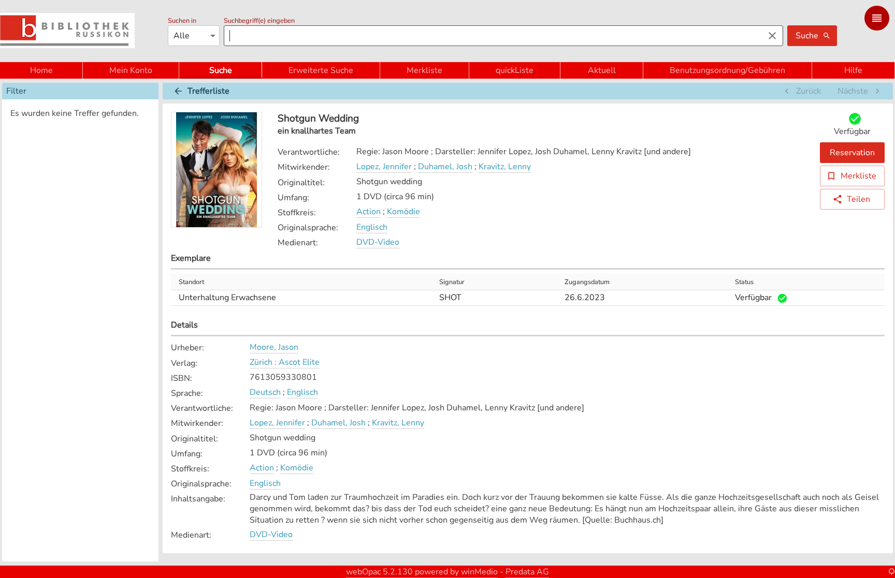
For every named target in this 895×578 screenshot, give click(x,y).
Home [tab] (41, 70)
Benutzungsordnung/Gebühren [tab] (727, 70)
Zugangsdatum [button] (587, 282)
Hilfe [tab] (853, 70)
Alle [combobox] (182, 35)
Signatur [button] (452, 282)
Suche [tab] (220, 70)
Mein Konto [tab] (130, 70)
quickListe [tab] (514, 70)
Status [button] (744, 282)
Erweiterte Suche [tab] (320, 70)
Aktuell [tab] (602, 70)
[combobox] (491, 36)
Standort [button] (191, 282)
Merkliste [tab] (424, 70)
